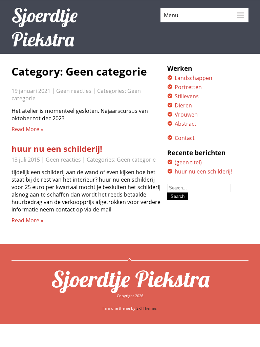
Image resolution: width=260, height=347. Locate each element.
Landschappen (193, 78)
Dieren (183, 105)
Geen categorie (136, 159)
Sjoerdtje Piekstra (130, 279)
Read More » (27, 129)
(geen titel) (188, 162)
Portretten (188, 87)
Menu (171, 15)
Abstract (185, 123)
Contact (185, 138)
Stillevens (187, 96)
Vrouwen (186, 114)
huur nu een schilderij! (57, 148)
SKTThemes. (146, 308)
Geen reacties (73, 91)
